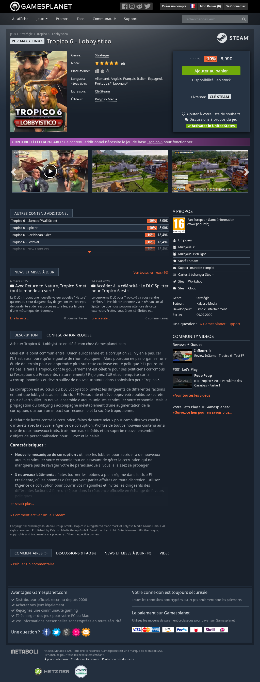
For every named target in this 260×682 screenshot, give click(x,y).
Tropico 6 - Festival (25, 242)
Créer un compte (174, 6)
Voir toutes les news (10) (151, 272)
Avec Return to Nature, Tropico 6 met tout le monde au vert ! (48, 288)
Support (131, 18)
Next (246, 171)
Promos (62, 18)
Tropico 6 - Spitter (24, 228)
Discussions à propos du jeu (212, 119)
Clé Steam (102, 91)
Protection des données (118, 659)
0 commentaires (75, 318)
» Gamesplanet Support (220, 323)
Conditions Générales (85, 659)
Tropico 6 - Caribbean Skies (31, 235)
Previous (13, 171)
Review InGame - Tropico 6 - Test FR (219, 356)
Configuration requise (69, 335)
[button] (192, 5)
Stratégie (26, 34)
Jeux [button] (41, 18)
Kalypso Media (106, 99)
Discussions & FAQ (76, 553)
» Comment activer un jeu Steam (38, 515)
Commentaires (30, 553)
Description (26, 335)
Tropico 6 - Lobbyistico (52, 34)
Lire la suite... (19, 318)
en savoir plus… (22, 504)
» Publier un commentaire (32, 564)
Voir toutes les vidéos (192, 395)
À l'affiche (20, 18)
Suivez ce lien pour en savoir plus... (203, 412)
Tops (81, 18)
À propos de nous (56, 659)
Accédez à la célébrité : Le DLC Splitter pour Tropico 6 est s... (130, 288)
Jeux (13, 34)
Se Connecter (236, 6)
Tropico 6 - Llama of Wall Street (34, 221)
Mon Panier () (210, 6)
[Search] (244, 19)
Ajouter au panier (211, 71)
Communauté (104, 18)
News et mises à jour (34, 272)
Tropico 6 (154, 142)
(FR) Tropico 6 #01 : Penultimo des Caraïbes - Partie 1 (218, 383)
